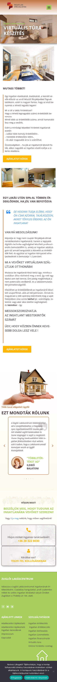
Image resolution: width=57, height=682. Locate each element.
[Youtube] (7, 606)
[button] (48, 7)
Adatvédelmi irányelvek (36, 677)
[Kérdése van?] (28, 551)
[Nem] (53, 671)
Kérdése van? (28, 557)
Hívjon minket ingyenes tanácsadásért (29, 537)
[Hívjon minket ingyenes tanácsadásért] (28, 530)
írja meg (15, 518)
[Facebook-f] (3, 606)
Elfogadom (16, 677)
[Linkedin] (12, 606)
